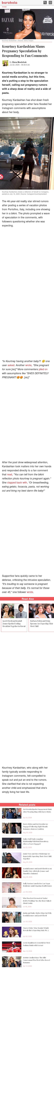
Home (4, 6)
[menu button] (50, 2)
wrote (28, 365)
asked (11, 365)
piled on (43, 369)
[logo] (9, 2)
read (9, 474)
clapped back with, (17, 482)
